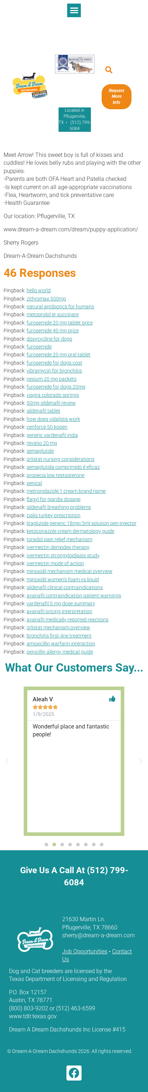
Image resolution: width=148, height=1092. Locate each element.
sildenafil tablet (43, 411)
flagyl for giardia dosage (53, 499)
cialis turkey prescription (53, 516)
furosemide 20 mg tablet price (60, 323)
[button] (74, 10)
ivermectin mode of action (55, 564)
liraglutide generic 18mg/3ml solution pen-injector (82, 523)
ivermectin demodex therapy (58, 547)
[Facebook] (74, 1073)
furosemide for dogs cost (54, 363)
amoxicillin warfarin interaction (61, 644)
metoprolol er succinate (53, 315)
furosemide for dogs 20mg (56, 387)
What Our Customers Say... (74, 667)
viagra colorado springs (53, 395)
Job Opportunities (84, 951)
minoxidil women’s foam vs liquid (63, 580)
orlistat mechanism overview (58, 628)
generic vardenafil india (52, 435)
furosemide (39, 347)
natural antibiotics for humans (60, 307)
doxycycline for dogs (49, 339)
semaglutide (40, 451)
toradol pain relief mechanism (59, 540)
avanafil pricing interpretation (59, 611)
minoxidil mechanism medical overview (69, 571)
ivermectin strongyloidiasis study (63, 556)
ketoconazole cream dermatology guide (70, 531)
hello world (39, 291)
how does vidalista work (53, 419)
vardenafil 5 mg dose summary (61, 604)
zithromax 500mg (46, 299)
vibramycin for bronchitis (54, 371)
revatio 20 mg (42, 443)
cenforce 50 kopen (47, 427)
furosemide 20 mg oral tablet (59, 355)
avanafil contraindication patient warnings (74, 596)
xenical (34, 483)
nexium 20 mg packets (52, 379)
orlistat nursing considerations (60, 459)
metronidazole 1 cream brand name (66, 491)
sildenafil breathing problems (59, 507)
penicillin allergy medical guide (60, 652)
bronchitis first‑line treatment (59, 636)
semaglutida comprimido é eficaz (63, 467)
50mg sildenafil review (51, 403)
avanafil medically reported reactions (67, 620)
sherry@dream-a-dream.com (98, 935)
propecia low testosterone (55, 475)
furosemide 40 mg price (53, 331)
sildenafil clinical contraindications (65, 588)
